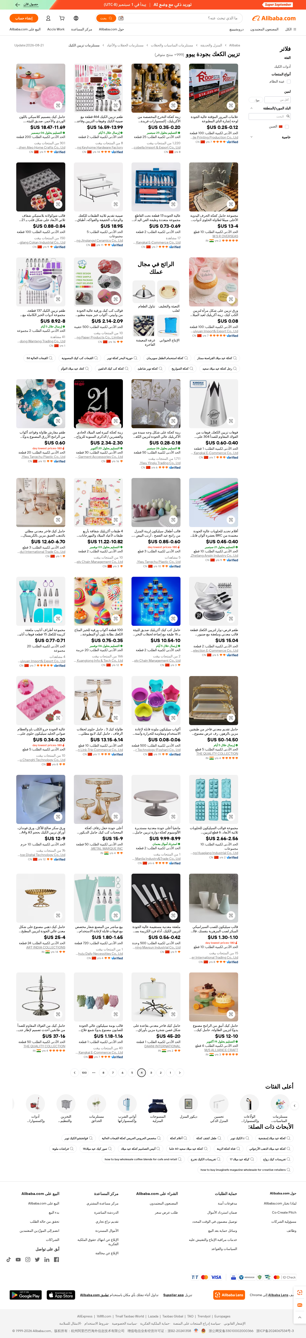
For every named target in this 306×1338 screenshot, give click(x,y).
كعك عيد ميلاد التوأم (72, 368)
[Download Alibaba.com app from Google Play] (26, 1295)
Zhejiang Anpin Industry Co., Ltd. (214, 555)
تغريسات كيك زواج (274, 1159)
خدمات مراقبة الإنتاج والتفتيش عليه (213, 1240)
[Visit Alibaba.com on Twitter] (37, 1259)
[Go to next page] (74, 1072)
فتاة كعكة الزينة (226, 1148)
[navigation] (270, 559)
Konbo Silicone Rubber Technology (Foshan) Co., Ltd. (155, 750)
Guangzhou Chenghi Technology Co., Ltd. (40, 760)
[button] (121, 18)
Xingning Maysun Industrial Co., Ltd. (155, 947)
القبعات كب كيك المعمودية (77, 358)
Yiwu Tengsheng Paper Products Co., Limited (98, 337)
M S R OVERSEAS (225, 236)
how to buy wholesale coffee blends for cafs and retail (141, 1159)
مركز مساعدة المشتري (103, 1203)
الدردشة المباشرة (106, 1212)
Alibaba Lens (278, 1295)
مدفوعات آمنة (227, 1203)
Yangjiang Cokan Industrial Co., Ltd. (40, 242)
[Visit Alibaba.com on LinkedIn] (47, 1259)
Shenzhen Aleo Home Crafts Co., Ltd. (40, 147)
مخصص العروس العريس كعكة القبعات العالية (129, 1138)
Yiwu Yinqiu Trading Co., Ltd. (159, 463)
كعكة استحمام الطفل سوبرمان (165, 358)
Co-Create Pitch (284, 1212)
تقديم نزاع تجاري (107, 1221)
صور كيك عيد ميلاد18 (95, 1148)
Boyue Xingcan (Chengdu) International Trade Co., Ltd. (40, 552)
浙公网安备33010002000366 (231, 1331)
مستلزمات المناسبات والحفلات (172, 45)
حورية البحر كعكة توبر (120, 358)
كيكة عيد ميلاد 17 (239, 1159)
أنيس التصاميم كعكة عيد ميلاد (138, 1148)
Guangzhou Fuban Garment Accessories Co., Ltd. (98, 457)
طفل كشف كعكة (206, 1138)
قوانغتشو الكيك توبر (76, 1138)
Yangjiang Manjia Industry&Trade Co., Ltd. (155, 859)
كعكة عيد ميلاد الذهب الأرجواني (267, 1148)
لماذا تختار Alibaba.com (280, 1203)
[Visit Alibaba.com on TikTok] (8, 1259)
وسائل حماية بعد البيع (222, 1231)
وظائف (291, 1231)
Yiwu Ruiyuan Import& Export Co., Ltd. (213, 331)
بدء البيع (54, 1212)
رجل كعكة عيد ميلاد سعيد (217, 368)
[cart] (61, 19)
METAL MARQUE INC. (107, 848)
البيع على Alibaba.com (43, 1203)
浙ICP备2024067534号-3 (275, 1331)
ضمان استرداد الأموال (222, 1212)
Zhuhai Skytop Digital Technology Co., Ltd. (40, 855)
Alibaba (234, 45)
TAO (190, 1316)
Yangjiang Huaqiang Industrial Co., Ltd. (213, 853)
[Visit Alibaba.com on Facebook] (56, 1259)
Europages (222, 1316)
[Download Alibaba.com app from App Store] (61, 1295)
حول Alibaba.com (283, 1193)
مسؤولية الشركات (283, 1221)
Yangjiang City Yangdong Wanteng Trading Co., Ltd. (40, 341)
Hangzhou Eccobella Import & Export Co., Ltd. (155, 147)
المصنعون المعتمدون (164, 1203)
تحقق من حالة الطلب (44, 1221)
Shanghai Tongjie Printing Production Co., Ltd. (213, 137)
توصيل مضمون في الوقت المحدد (214, 1221)
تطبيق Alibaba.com (94, 1295)
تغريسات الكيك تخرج (203, 1159)
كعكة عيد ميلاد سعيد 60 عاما (186, 1148)
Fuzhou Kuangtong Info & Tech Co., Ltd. (98, 660)
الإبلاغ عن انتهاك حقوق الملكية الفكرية (98, 1242)
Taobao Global (172, 1316)
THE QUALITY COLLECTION (217, 753)
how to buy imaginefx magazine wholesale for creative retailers (243, 1169)
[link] (300, 1292)
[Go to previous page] (179, 1072)
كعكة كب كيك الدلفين (111, 368)
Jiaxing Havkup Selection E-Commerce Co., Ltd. (213, 650)
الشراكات (52, 1240)
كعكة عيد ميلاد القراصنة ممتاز (214, 358)
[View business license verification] (196, 1330)
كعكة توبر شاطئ (148, 368)
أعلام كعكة (176, 1138)
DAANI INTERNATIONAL (162, 1046)
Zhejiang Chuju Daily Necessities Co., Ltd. (98, 953)
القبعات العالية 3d (37, 358)
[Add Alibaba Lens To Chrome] (229, 1295)
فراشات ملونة (60, 1148)
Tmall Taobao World (129, 1316)
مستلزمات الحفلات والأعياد (125, 45)
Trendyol (203, 1316)
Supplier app (173, 1295)
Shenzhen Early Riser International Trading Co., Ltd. (213, 957)
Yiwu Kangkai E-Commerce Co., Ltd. (155, 242)
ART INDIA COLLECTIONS (45, 947)
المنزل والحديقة (211, 45)
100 (84, 1072)
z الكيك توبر (237, 1138)
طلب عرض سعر (166, 1212)
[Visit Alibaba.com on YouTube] (18, 1259)
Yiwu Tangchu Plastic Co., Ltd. (43, 457)
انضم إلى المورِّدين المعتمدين (39, 1231)
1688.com (104, 1316)
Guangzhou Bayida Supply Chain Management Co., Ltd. (98, 562)
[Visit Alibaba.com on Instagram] (28, 1259)
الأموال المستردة (107, 1231)
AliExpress (85, 1316)
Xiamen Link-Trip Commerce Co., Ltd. (98, 750)
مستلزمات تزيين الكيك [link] (84, 45)
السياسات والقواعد (224, 1249)
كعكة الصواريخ (180, 368)
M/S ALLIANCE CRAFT (221, 1050)
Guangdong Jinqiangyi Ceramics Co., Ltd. (98, 240)
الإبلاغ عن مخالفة (107, 1253)
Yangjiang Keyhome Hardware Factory (98, 147)
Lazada (153, 1316)
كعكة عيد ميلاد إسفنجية (272, 1138)
